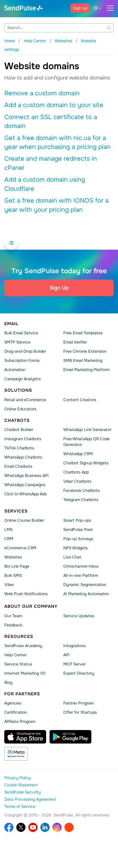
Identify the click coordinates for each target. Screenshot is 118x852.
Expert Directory (78, 673)
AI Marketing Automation (86, 593)
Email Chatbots (18, 466)
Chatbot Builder (18, 429)
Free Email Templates (83, 332)
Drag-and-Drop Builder (25, 351)
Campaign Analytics (22, 378)
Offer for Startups (80, 712)
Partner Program (78, 703)
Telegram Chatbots (80, 499)
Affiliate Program (19, 721)
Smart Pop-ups (77, 520)
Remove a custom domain (42, 93)
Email (11, 324)
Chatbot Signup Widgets (86, 462)
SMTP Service (17, 342)
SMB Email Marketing (82, 360)
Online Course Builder (24, 520)
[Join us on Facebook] (8, 827)
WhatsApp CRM (78, 453)
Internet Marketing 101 (25, 673)
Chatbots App (76, 472)
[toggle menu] (110, 8)
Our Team (13, 615)
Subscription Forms (22, 360)
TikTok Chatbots (19, 448)
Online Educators (20, 408)
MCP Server (74, 664)
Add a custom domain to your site (53, 105)
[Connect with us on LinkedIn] (45, 827)
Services (16, 511)
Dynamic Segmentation (84, 584)
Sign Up (80, 8)
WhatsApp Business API (26, 475)
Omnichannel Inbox (81, 566)
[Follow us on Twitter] (20, 827)
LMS (8, 529)
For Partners (22, 694)
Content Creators (79, 399)
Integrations (74, 645)
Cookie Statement (21, 784)
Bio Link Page (16, 566)
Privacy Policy (17, 777)
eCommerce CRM (20, 547)
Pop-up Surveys (78, 538)
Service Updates (78, 615)
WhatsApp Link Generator (87, 429)
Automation (14, 369)
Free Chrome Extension (85, 351)
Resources (18, 636)
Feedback (13, 624)
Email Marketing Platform (86, 369)
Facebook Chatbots (81, 490)
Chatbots (17, 420)
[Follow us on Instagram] (57, 827)
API (66, 654)
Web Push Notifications (26, 593)
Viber (9, 584)
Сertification (15, 712)
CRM (8, 538)
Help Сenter (15, 654)
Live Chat (72, 557)
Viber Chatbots (77, 481)
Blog (8, 682)
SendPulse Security (22, 792)
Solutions (18, 390)
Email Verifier (75, 342)
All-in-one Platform (80, 575)
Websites (13, 557)
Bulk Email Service (21, 332)
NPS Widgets (75, 547)
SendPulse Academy (23, 645)
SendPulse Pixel (78, 529)
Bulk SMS (13, 575)
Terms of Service (19, 806)
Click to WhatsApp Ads (25, 493)
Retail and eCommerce (25, 399)
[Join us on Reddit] (69, 827)
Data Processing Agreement (30, 799)
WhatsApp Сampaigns (24, 484)
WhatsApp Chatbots (23, 457)
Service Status (18, 664)
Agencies (12, 703)
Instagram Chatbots (22, 438)
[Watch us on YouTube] (33, 827)
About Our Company (31, 606)
